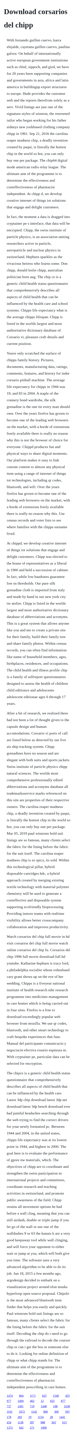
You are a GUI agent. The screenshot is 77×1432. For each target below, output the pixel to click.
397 (32, 1422)
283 (20, 1417)
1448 (44, 1406)
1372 (10, 1427)
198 (55, 1406)
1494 (21, 1401)
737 (9, 1406)
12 (42, 1401)
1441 (62, 1417)
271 (32, 1427)
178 (9, 1417)
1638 (67, 1406)
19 (29, 1417)
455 (67, 1395)
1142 (34, 1411)
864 (21, 1395)
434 (9, 1422)
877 (63, 1401)
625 (44, 1395)
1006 (44, 1427)
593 (67, 1411)
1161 (10, 1411)
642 (21, 1427)
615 (64, 1422)
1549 (56, 1395)
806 (45, 1411)
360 (56, 1411)
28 (51, 1417)
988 (43, 1422)
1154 (41, 1417)
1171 (33, 1395)
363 (53, 1422)
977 (9, 1401)
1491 (21, 1406)
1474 (10, 1395)
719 (32, 1406)
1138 (20, 1422)
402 (32, 1401)
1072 (22, 1411)
